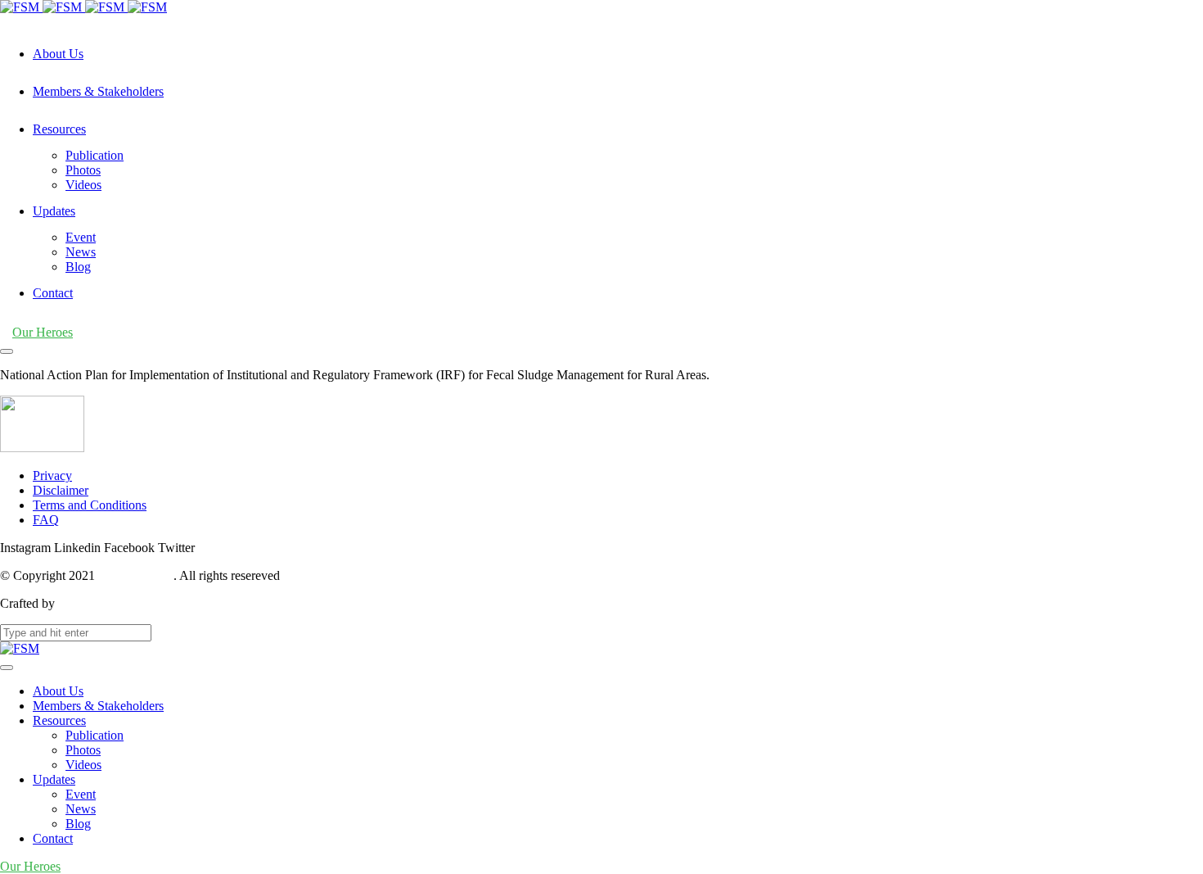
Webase (78, 603)
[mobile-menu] (6, 351)
